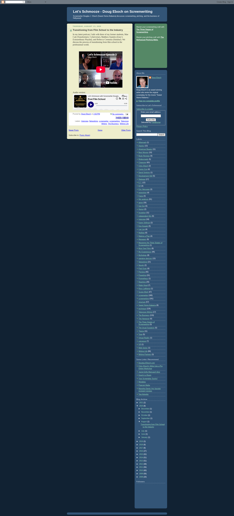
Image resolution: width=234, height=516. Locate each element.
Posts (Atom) (85, 135)
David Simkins (144, 173)
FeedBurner (156, 122)
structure (142, 302)
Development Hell (145, 176)
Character (142, 163)
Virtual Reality (144, 338)
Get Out (142, 206)
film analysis (143, 199)
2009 (141, 474)
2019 (141, 441)
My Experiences (145, 252)
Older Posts (126, 130)
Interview (84, 121)
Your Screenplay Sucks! (148, 379)
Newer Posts (74, 130)
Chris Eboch (143, 166)
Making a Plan (144, 236)
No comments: (118, 114)
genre (141, 203)
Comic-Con (143, 169)
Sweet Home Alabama (147, 305)
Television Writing (145, 312)
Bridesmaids (143, 159)
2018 (141, 445)
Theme (141, 331)
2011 (141, 467)
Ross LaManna (144, 289)
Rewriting (142, 282)
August (144, 422)
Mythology (143, 255)
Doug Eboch (156, 78)
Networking (93, 121)
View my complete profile (149, 101)
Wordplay (142, 382)
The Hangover (144, 319)
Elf (140, 186)
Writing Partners (145, 354)
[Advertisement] (148, 53)
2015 (141, 454)
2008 (141, 477)
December (145, 409)
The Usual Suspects (147, 328)
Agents (141, 146)
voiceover (142, 341)
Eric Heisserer (144, 189)
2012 (141, 464)
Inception (142, 213)
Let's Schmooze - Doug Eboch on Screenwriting (112, 11)
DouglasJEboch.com (147, 363)
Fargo (141, 196)
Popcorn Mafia (144, 385)
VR (140, 344)
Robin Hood (143, 285)
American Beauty (145, 149)
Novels (141, 265)
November (145, 412)
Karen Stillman (144, 223)
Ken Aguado (143, 226)
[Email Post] (126, 114)
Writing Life (124, 124)
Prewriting (142, 275)
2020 (141, 406)
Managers (142, 239)
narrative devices (145, 258)
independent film (145, 216)
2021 (141, 403)
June (143, 434)
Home (100, 130)
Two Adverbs (144, 394)
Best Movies (143, 152)
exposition (143, 193)
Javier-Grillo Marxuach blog (149, 372)
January (144, 437)
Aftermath (142, 142)
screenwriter (103, 121)
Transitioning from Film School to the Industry (98, 30)
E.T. (140, 183)
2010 (141, 470)
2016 (141, 451)
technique (142, 309)
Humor (141, 209)
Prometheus (143, 279)
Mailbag (142, 233)
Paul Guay (143, 269)
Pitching (142, 272)
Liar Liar (142, 229)
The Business (113, 124)
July (143, 431)
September (145, 418)
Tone (140, 334)
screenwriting (114, 121)
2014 (141, 458)
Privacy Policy (142, 126)
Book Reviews (144, 156)
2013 (141, 461)
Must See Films (145, 248)
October (144, 415)
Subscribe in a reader (144, 109)
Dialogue (142, 179)
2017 (141, 448)
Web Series (143, 348)
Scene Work (143, 292)
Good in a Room (145, 375)
